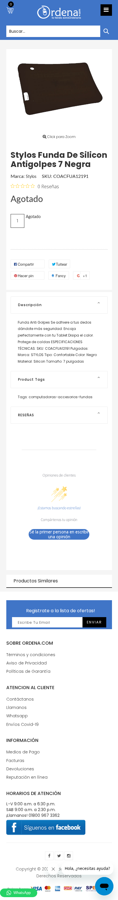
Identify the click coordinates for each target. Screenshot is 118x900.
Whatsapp (17, 716)
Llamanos (16, 707)
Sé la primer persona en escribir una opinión (59, 534)
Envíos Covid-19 (22, 724)
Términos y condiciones (30, 655)
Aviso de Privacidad (26, 663)
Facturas (15, 760)
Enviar (94, 622)
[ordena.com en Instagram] (68, 856)
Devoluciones (20, 769)
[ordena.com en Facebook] (49, 856)
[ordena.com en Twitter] (59, 856)
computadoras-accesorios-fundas (61, 396)
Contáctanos (20, 699)
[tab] (59, 305)
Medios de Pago (23, 752)
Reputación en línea (27, 777)
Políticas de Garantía (28, 671)
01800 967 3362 (44, 815)
